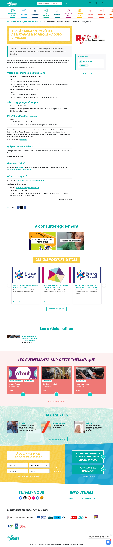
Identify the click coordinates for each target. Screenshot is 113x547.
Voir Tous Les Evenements (56, 402)
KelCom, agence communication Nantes (70, 544)
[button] (104, 285)
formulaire (19, 167)
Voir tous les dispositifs (56, 308)
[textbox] (40, 471)
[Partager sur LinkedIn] (18, 207)
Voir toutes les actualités (56, 439)
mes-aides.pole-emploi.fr (37, 180)
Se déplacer (84, 65)
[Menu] (90, 3)
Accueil (12, 22)
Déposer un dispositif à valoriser (28, 476)
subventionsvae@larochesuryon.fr (19, 169)
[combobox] (39, 471)
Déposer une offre (89, 476)
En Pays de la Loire (88, 498)
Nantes (71, 498)
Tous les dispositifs (91, 74)
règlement (23, 140)
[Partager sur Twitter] (21, 207)
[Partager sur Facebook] (25, 207)
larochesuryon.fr (21, 180)
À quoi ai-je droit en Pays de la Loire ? (30, 22)
